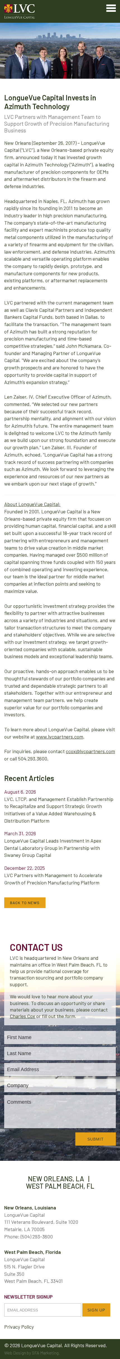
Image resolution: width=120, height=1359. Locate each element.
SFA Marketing (45, 1352)
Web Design (15, 1352)
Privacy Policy (19, 1327)
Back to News (25, 902)
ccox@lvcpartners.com (90, 751)
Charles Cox (22, 1016)
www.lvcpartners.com (59, 736)
